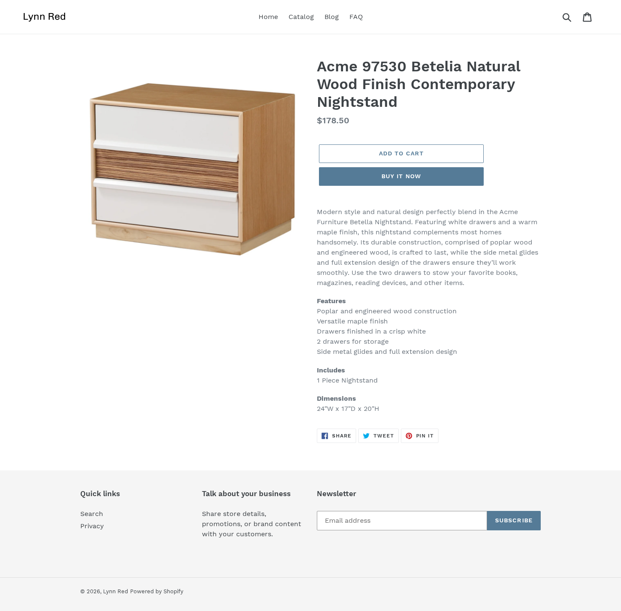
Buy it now (401, 176)
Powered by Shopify (156, 591)
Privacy (92, 526)
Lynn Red (115, 591)
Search (91, 514)
